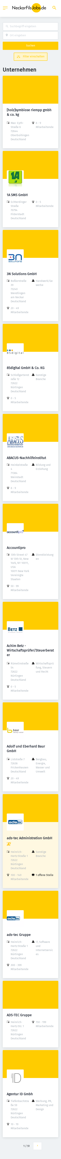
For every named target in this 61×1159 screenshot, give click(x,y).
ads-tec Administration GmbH (29, 838)
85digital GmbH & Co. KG (26, 368)
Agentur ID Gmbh (20, 1094)
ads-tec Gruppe (19, 935)
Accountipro (16, 548)
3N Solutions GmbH (22, 274)
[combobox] (30, 26)
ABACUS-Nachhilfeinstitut (26, 458)
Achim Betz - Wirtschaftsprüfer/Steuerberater (30, 650)
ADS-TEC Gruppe (19, 1015)
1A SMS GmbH (17, 195)
